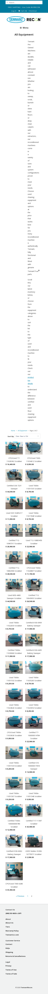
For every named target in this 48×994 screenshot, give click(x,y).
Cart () (23, 11)
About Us (9, 923)
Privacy (8, 966)
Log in (13, 11)
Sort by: (11, 436)
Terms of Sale (11, 974)
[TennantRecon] (24, 20)
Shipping (9, 952)
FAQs (8, 948)
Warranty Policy (12, 931)
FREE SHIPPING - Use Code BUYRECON (24, 7)
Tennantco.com (12, 935)
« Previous (20, 896)
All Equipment (24, 34)
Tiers (8, 927)
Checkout (33, 11)
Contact (9, 944)
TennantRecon (26, 987)
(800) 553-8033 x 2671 (13, 913)
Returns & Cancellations (15, 956)
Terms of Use (11, 970)
